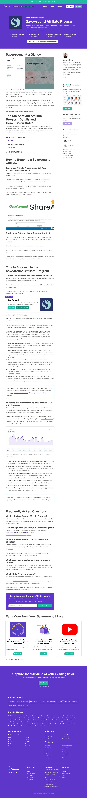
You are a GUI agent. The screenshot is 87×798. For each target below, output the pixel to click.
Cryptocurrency (69, 717)
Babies (56, 715)
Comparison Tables (49, 749)
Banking (60, 715)
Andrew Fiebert (30, 30)
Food (38, 719)
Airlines (29, 715)
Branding (29, 771)
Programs (59, 6)
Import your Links (66, 753)
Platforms (45, 6)
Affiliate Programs (66, 773)
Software (57, 723)
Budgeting (10, 717)
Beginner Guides (34, 701)
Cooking (50, 717)
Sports (69, 723)
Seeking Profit (21, 705)
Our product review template (19, 393)
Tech (9, 725)
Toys (12, 725)
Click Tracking (65, 751)
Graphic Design (62, 719)
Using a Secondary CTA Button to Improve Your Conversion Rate (43, 642)
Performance (65, 757)
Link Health (64, 755)
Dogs (75, 717)
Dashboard (47, 757)
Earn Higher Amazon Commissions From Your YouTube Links (69, 642)
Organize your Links (66, 749)
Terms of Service (30, 777)
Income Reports (48, 738)
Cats (29, 717)
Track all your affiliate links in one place (35, 461)
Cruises (63, 717)
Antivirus (38, 715)
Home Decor (21, 721)
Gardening (52, 719)
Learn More (11, 307)
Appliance (43, 715)
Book (73, 715)
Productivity (35, 723)
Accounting (19, 715)
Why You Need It (17, 653)
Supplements (74, 723)
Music (72, 721)
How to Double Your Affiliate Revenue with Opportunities (51, 780)
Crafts (59, 717)
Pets (25, 723)
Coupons (55, 717)
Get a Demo (70, 6)
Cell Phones (34, 717)
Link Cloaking (65, 747)
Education (60, 701)
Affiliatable (27, 737)
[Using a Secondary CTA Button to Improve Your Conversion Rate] (44, 629)
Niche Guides (75, 701)
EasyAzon (10, 743)
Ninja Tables (28, 746)
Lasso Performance (47, 419)
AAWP (9, 737)
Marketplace (47, 745)
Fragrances (42, 719)
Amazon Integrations (49, 736)
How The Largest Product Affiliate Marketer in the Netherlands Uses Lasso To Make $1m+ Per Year (52, 771)
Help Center (64, 771)
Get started (78, 6)
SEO (27, 705)
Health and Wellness (12, 721)
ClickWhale (27, 741)
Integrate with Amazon (67, 745)
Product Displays (48, 753)
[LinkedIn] (64, 77)
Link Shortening (48, 747)
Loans (54, 721)
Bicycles (69, 715)
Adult (24, 715)
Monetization (67, 701)
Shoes (40, 723)
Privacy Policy (30, 775)
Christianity (40, 717)
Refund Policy (30, 779)
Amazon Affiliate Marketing (22, 701)
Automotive (51, 715)
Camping (21, 717)
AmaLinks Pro (11, 741)
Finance (25, 719)
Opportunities (48, 755)
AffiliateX (10, 739)
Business (10, 140)
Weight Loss (36, 725)
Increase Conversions (49, 734)
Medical (62, 721)
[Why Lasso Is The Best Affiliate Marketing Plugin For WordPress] (18, 629)
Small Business (51, 723)
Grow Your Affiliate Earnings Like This (52, 787)
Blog (52, 6)
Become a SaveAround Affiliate (47, 41)
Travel (15, 725)
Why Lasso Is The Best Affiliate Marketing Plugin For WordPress (17, 642)
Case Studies (42, 701)
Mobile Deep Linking (49, 751)
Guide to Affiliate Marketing (27, 6)
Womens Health (43, 725)
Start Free (31, 41)
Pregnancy (29, 723)
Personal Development (18, 723)
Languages (49, 721)
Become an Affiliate (31, 773)
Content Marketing (51, 701)
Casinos (25, 717)
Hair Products (70, 719)
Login (63, 775)
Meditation (67, 721)
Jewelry (41, 721)
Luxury (58, 721)
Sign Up (64, 777)
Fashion (21, 719)
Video (19, 725)
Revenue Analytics (66, 738)
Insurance (36, 721)
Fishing (30, 719)
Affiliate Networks (12, 715)
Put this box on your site (22, 307)
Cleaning (45, 717)
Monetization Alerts (66, 736)
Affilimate (27, 739)
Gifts (57, 719)
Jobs (45, 721)
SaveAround (13, 300)
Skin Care (44, 723)
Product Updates (12, 705)
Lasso (25, 315)
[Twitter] (66, 77)
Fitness (34, 719)
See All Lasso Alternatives (14, 734)
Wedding (30, 725)
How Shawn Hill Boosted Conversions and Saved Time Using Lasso (52, 776)
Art (47, 715)
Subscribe (45, 605)
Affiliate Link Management (67, 734)
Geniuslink (10, 746)
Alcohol (33, 715)
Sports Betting (63, 723)
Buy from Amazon (69, 653)
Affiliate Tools (12, 701)
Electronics (16, 719)
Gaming (47, 719)
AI (26, 715)
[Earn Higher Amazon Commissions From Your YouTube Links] (70, 629)
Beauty (64, 715)
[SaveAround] (46, 305)
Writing (49, 725)
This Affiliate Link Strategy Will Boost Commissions (51, 783)
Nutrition (10, 723)
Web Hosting (24, 725)
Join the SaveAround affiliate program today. (19, 111)
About (28, 769)
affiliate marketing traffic (20, 581)
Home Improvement (29, 721)
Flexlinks (27, 743)
